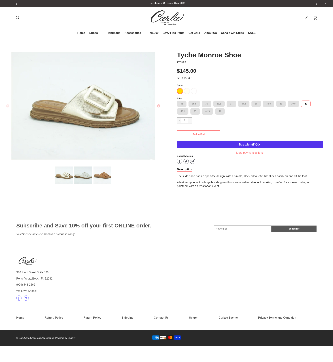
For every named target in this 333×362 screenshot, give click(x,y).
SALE (252, 32)
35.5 (194, 103)
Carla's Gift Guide (232, 32)
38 (256, 103)
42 (220, 111)
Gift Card (194, 32)
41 (195, 111)
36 (206, 103)
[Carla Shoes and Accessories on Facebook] (19, 299)
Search (193, 317)
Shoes (94, 32)
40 (306, 103)
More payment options (249, 152)
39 (281, 103)
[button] (198, 134)
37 (231, 103)
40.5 (183, 111)
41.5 (207, 111)
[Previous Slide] (8, 106)
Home (81, 32)
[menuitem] (81, 33)
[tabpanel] (64, 175)
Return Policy (92, 317)
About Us (210, 32)
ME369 (154, 32)
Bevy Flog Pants (173, 32)
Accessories (133, 32)
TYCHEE (181, 62)
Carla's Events (228, 317)
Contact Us (161, 317)
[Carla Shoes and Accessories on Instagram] (26, 299)
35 (182, 103)
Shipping (128, 317)
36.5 (219, 103)
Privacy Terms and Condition (277, 317)
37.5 (244, 103)
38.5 (268, 103)
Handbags (113, 32)
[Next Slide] (158, 106)
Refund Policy (54, 317)
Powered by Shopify (65, 338)
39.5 (293, 103)
